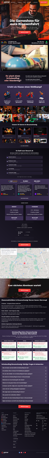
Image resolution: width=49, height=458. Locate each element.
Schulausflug (27, 428)
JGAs (26, 422)
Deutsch (35, 2)
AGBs (3, 428)
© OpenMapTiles (38, 277)
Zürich (14, 447)
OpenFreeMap (34, 277)
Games (26, 416)
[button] (24, 263)
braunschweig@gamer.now (41, 418)
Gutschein (29, 2)
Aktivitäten (13, 2)
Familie (26, 420)
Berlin (14, 415)
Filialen (19, 2)
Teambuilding (27, 429)
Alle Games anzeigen (24, 145)
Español (4, 419)
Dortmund (15, 420)
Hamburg (15, 423)
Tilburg (14, 441)
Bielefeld (15, 417)
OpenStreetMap (45, 277)
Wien (14, 444)
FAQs (24, 2)
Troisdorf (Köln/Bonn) (17, 434)
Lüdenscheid (15, 431)
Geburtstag (27, 426)
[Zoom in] (48, 249)
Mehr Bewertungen (24, 198)
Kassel (14, 426)
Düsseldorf (15, 422)
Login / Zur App (5, 414)
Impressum (4, 429)
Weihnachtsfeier (28, 431)
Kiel (14, 428)
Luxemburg (15, 438)
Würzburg (15, 435)
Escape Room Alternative (30, 434)
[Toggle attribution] (48, 277)
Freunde (26, 419)
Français (4, 422)
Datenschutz (4, 426)
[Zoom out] (48, 251)
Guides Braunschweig (29, 435)
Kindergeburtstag (28, 425)
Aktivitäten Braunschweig (30, 432)
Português (5, 420)
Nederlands (5, 417)
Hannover (15, 425)
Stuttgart (15, 432)
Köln (14, 429)
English (4, 416)
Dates (26, 423)
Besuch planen (24, 32)
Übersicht (27, 414)
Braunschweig (16, 418)
